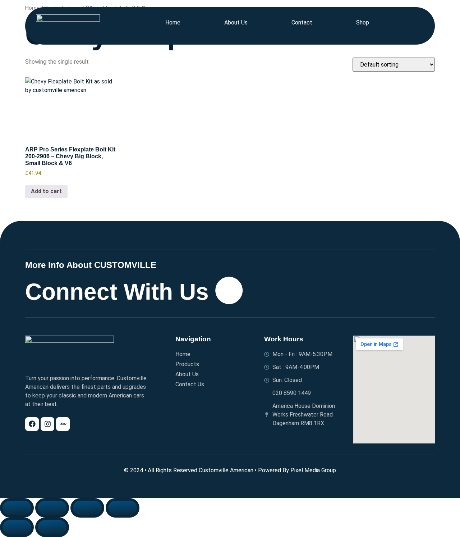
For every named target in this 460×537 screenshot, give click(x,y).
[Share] (87, 508)
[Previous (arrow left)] (17, 527)
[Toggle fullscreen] (52, 508)
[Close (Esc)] (122, 508)
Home (172, 22)
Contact (301, 22)
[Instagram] (47, 424)
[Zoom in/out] (17, 508)
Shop (362, 22)
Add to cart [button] (46, 191)
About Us (236, 22)
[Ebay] (63, 424)
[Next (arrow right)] (52, 527)
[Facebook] (32, 424)
